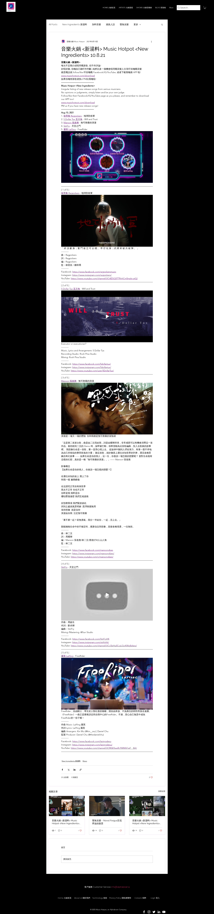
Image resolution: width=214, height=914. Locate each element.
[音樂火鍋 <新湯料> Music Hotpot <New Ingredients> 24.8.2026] (67, 806)
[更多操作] (151, 41)
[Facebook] (144, 912)
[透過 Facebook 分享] (62, 769)
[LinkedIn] (159, 912)
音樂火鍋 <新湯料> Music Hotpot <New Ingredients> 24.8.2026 (65, 822)
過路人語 (110, 24)
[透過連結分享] (80, 769)
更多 (136, 24)
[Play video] (107, 221)
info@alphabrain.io (120, 887)
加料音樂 (96, 24)
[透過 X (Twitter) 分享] (68, 769)
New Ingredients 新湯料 (74, 24)
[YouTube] (164, 912)
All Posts (53, 24)
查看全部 (161, 791)
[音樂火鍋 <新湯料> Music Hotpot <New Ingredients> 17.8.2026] (147, 806)
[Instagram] (149, 912)
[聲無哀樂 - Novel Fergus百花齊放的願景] (107, 806)
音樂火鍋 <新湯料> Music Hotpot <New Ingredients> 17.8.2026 (146, 822)
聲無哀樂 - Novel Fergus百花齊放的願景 (107, 822)
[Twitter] (154, 912)
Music (85, 761)
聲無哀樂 (124, 24)
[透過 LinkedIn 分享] (74, 769)
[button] (204, 7)
